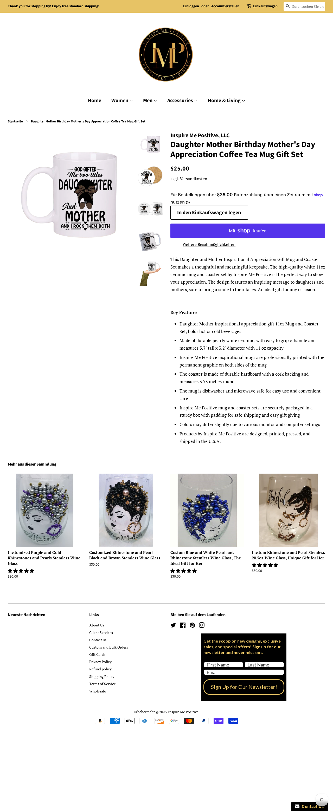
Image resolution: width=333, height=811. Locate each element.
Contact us (97, 639)
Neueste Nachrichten (26, 615)
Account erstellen (225, 6)
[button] (21, 571)
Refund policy (100, 668)
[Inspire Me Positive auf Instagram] (201, 626)
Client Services (101, 632)
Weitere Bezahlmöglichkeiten (209, 244)
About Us (96, 625)
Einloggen (191, 6)
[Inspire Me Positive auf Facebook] (183, 626)
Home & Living (225, 100)
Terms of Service (102, 683)
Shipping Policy (101, 676)
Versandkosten (193, 178)
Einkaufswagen (265, 6)
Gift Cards (97, 654)
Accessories (180, 100)
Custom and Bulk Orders (108, 647)
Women (120, 100)
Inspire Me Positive (183, 711)
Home (94, 100)
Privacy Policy (100, 661)
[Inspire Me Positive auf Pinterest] (192, 626)
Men (148, 100)
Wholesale (97, 691)
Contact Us (311, 806)
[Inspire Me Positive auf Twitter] (173, 626)
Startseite (15, 121)
